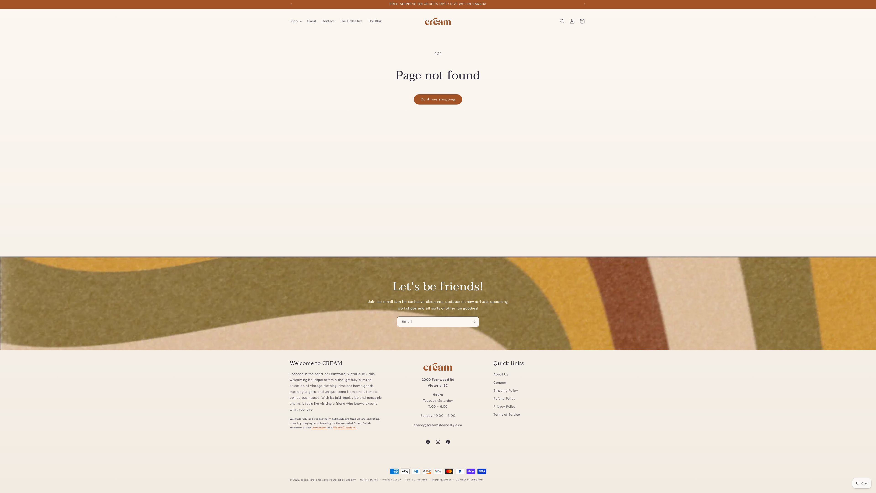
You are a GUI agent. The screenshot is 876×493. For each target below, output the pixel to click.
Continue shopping (438, 99)
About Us (500, 374)
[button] (295, 21)
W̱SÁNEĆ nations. (345, 427)
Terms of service (416, 479)
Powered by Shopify (342, 479)
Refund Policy (504, 398)
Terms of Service (506, 414)
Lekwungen (319, 427)
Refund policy (369, 479)
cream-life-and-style (315, 479)
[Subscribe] (474, 321)
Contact (499, 382)
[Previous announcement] (291, 4)
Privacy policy (391, 479)
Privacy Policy (504, 406)
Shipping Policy (505, 390)
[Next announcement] (585, 4)
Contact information (469, 479)
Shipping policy (441, 479)
